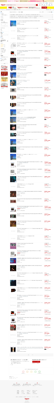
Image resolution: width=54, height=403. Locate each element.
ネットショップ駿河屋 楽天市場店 (22, 46)
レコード (14, 377)
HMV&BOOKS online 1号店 (21, 31)
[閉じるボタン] (52, 14)
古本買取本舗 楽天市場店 (21, 299)
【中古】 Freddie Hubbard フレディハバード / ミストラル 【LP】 (28, 28)
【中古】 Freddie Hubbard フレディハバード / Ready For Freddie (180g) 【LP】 (31, 228)
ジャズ (17, 377)
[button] (42, 5)
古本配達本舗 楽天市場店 (21, 336)
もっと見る (12, 364)
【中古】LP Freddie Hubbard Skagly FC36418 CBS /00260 (27, 124)
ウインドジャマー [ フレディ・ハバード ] (23, 80)
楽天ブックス (19, 84)
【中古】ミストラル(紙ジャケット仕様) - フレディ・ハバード (28, 139)
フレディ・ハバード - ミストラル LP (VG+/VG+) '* (24, 65)
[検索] (37, 5)
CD (13, 378)
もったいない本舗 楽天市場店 (21, 173)
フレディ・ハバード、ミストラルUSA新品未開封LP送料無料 (26, 117)
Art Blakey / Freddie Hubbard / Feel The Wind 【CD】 (25, 243)
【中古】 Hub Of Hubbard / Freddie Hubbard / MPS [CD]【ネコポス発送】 (30, 250)
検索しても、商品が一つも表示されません (16, 363)
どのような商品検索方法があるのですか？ (16, 362)
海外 (3, 32)
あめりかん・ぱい (20, 195)
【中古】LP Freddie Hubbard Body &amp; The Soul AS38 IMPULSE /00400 (30, 102)
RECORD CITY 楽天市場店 (21, 24)
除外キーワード (2, 60)
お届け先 (2, 33)
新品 (1, 29)
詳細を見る (35, 17)
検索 (4, 63)
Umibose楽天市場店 (20, 113)
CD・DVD (10, 377)
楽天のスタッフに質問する (36, 361)
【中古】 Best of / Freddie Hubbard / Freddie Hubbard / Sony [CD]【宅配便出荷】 (31, 317)
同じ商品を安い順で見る (47, 46)
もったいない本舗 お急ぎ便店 (21, 210)
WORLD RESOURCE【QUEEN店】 (22, 69)
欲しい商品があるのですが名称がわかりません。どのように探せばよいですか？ (20, 361)
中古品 (1, 30)
